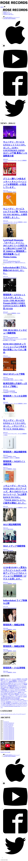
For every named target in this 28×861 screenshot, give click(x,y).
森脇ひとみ (10, 703)
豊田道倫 (17, 694)
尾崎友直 (15, 685)
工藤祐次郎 (11, 687)
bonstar (24, 700)
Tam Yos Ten (5, 692)
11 (12, 723)
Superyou (2, 691)
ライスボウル (19, 704)
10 (10, 723)
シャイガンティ (11, 689)
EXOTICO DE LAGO (9, 684)
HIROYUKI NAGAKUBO (14, 698)
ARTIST (7, 13)
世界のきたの (8, 691)
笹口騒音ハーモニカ (5, 688)
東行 (9, 694)
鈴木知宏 (23, 689)
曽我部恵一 (3, 679)
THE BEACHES (4, 698)
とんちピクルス (22, 694)
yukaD (7, 704)
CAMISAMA (6, 687)
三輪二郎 (5, 703)
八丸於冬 (25, 696)
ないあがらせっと (5, 695)
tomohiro (12, 694)
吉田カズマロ (12, 704)
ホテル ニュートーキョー (11, 700)
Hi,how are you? (14, 696)
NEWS (6, 11)
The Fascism (12, 699)
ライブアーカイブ (21, 714)
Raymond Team (16, 706)
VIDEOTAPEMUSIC (5, 699)
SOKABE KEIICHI (9, 18)
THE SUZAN (18, 689)
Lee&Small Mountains (8, 706)
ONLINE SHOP (12, 17)
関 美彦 (13, 691)
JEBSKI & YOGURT (14, 688)
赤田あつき (10, 683)
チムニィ (15, 692)
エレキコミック (20, 684)
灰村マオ (20, 696)
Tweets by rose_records (5, 752)
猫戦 (4, 696)
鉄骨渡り (6, 694)
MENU (2, 7)
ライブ (6, 714)
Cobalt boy (16, 687)
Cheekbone (11, 692)
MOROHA (15, 703)
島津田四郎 (4, 689)
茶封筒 (19, 692)
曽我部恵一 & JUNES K (18, 681)
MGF (15, 684)
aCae (7, 683)
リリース (10, 714)
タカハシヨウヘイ (19, 691)
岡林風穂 (10, 685)
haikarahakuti (8, 696)
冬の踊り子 (18, 699)
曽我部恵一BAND (21, 679)
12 (13, 723)
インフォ (3, 714)
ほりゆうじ (20, 700)
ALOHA (24, 683)
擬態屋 (10, 681)
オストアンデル (20, 685)
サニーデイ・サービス (11, 679)
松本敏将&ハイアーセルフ (12, 702)
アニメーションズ (18, 683)
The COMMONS (23, 687)
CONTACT (8, 14)
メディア (15, 714)
